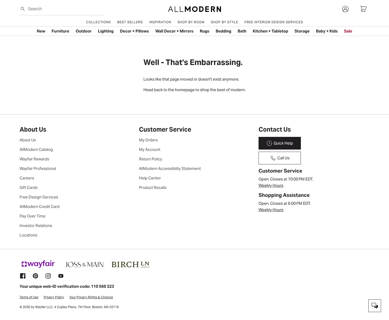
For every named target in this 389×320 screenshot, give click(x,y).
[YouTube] (61, 275)
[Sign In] (345, 9)
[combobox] (65, 9)
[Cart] (363, 9)
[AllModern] (194, 9)
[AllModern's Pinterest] (35, 275)
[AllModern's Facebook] (23, 275)
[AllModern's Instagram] (48, 275)
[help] (374, 305)
